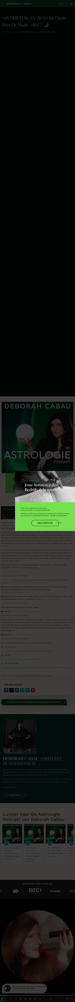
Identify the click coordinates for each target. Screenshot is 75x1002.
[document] (37, 501)
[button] (72, 473)
